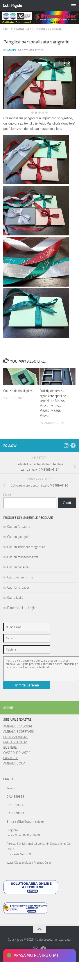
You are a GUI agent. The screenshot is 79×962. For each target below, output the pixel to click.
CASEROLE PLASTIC (16, 753)
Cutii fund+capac (18, 587)
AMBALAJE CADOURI (17, 726)
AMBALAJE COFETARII (18, 732)
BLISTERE (10, 747)
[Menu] (73, 5)
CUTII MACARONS (15, 737)
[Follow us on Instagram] (66, 445)
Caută (7, 495)
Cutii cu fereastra (18, 527)
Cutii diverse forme (47, 29)
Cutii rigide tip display (17, 391)
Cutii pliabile (15, 598)
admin (11, 50)
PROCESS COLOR (15, 742)
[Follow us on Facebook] (73, 445)
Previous (59, 62)
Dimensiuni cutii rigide (22, 608)
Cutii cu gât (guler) (19, 537)
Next (69, 62)
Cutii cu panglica (16, 29)
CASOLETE (10, 758)
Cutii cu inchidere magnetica (26, 547)
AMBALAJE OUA (14, 763)
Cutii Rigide (12, 5)
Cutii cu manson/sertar (22, 557)
